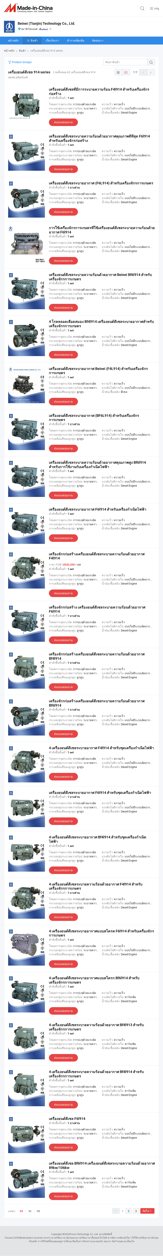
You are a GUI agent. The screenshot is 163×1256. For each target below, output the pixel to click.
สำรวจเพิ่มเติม (75, 40)
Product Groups (21, 62)
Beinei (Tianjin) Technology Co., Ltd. (46, 23)
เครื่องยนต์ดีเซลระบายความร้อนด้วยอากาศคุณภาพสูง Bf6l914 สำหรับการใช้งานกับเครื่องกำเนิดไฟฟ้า (97, 464)
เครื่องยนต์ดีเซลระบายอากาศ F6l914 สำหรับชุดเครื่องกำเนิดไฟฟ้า (100, 793)
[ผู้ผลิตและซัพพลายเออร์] (29, 7)
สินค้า (34, 40)
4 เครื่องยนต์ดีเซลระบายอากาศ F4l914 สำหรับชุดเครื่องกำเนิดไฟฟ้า (101, 748)
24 (21, 1211)
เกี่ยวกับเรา (52, 40)
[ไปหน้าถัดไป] (151, 72)
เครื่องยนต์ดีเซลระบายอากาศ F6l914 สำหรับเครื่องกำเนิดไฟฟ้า (97, 509)
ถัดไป (146, 1211)
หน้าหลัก (13, 40)
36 (29, 1211)
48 (38, 1211)
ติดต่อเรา (97, 40)
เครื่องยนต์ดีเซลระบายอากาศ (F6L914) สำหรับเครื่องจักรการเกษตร (101, 183)
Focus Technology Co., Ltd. (84, 1234)
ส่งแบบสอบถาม (63, 122)
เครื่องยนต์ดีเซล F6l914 (67, 1119)
